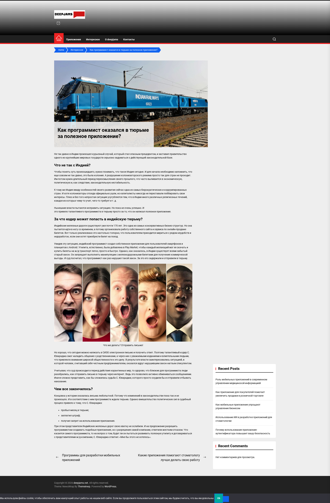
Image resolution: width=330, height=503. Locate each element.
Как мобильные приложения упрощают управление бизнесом (238, 406)
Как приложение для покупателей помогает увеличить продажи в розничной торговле (240, 394)
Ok (218, 498)
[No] (226, 499)
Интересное (93, 39)
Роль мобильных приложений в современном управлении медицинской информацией (241, 381)
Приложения (73, 39)
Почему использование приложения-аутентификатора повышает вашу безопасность (243, 431)
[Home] (59, 38)
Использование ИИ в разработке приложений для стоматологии (244, 419)
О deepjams (111, 39)
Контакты (129, 39)
